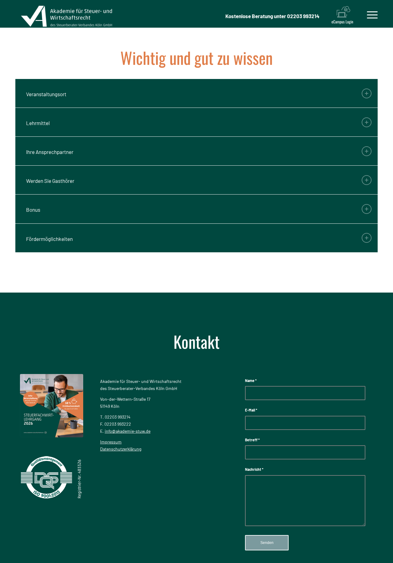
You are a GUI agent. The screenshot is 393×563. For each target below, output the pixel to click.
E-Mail (251, 410)
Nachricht (254, 469)
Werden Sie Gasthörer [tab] (50, 181)
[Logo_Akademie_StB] (66, 14)
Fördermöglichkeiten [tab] (49, 239)
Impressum (111, 441)
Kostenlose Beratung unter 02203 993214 (272, 16)
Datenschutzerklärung (120, 448)
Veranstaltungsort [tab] (46, 94)
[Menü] (370, 14)
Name (251, 380)
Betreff (252, 440)
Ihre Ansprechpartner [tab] (49, 152)
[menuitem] (370, 14)
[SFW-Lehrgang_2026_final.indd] (51, 405)
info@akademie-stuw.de (127, 431)
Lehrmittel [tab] (38, 123)
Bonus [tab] (33, 210)
